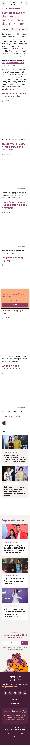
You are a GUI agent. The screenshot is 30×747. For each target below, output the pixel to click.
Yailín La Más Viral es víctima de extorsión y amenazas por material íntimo (14, 613)
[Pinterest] (15, 693)
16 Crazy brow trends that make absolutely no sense (13, 62)
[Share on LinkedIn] (19, 29)
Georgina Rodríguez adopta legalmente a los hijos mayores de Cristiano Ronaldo (14, 549)
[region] (15, 299)
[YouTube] (25, 693)
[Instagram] (20, 693)
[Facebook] (5, 693)
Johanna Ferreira (13, 423)
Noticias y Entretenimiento (11, 452)
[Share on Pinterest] (23, 29)
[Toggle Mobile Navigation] (3, 3)
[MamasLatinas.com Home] (10, 3)
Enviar (24, 643)
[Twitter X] (10, 693)
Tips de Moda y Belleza (12, 8)
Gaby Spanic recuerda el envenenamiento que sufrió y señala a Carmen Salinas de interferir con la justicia (14, 491)
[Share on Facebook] (12, 29)
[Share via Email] (26, 29)
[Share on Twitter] (15, 29)
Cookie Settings (15, 300)
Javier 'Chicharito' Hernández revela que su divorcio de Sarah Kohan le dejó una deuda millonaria (15, 458)
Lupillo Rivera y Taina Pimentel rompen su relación (14, 581)
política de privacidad (17, 649)
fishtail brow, (17, 70)
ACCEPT (15, 304)
